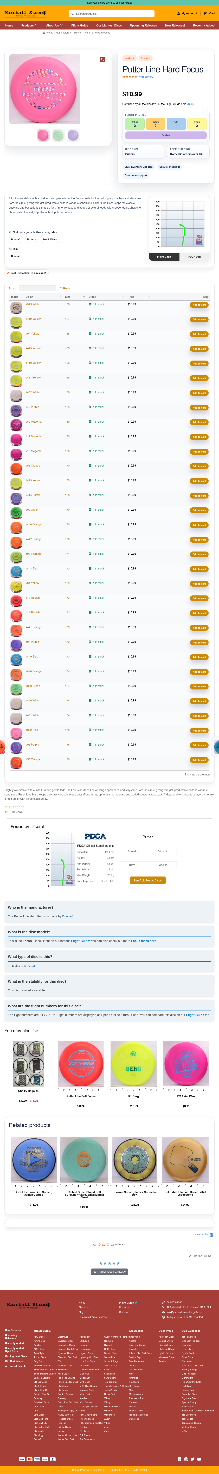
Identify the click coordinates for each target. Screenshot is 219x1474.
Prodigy (83, 1427)
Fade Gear (63, 1369)
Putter (31, 965)
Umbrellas (134, 1418)
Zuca (106, 1431)
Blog (81, 1312)
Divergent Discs (66, 1340)
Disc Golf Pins (41, 1418)
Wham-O (108, 1410)
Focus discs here (143, 941)
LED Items (134, 1385)
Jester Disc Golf (66, 1439)
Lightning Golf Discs (90, 1357)
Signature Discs (190, 1398)
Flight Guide (79, 25)
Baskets (133, 1349)
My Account (189, 13)
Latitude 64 (85, 1340)
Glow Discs (187, 1357)
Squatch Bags (111, 1361)
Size (67, 297)
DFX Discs (39, 1406)
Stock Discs (50, 239)
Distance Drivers (167, 1349)
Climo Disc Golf (41, 1390)
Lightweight (187, 1377)
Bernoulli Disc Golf (43, 1365)
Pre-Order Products (191, 1381)
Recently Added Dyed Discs (14, 1349)
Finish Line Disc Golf (68, 1381)
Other (82, 1410)
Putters (31, 239)
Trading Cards (136, 1410)
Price (131, 297)
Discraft (78, 32)
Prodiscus (84, 1431)
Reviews (123, 1312)
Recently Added (204, 25)
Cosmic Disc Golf (42, 1394)
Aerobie (37, 1344)
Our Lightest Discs (109, 25)
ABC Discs (39, 1336)
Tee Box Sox (110, 1381)
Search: (13, 288)
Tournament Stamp (191, 1422)
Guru (60, 1406)
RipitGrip (108, 1340)
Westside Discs (112, 1406)
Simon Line (109, 1357)
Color (29, 297)
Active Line (39, 1340)
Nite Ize (83, 1398)
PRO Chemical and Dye (91, 1422)
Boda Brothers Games (45, 1373)
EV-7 (60, 1361)
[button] (102, 59)
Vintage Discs (189, 1427)
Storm (107, 1369)
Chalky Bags (135, 1357)
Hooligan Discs (65, 1418)
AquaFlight (39, 1353)
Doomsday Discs (66, 1344)
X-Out (185, 1431)
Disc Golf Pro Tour (191, 1340)
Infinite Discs (64, 1427)
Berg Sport (39, 1361)
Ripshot (108, 1344)
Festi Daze (63, 1373)
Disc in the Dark (42, 1427)
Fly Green (63, 1390)
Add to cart (199, 304)
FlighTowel (63, 1385)
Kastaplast (85, 1336)
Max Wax (84, 1373)
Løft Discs (85, 1365)
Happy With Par (65, 1414)
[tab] (200, 1256)
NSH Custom (86, 1402)
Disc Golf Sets (166, 1344)
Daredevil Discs (41, 1402)
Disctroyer (63, 1336)
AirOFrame (134, 1336)
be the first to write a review (110, 1271)
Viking (107, 1402)
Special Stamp (189, 1402)
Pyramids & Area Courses (93, 1317)
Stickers (133, 1402)
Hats (131, 1373)
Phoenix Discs (87, 1418)
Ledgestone (85, 1349)
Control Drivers (166, 1340)
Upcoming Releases (143, 25)
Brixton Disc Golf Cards (140, 1353)
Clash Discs (40, 1385)
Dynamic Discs (65, 1353)
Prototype (186, 1385)
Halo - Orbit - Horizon (192, 1365)
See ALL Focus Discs (148, 880)
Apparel (133, 1340)
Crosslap (38, 1398)
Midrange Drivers (167, 1357)
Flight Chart (164, 256)
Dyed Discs (187, 1349)
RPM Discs (109, 1349)
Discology (38, 1435)
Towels (132, 1406)
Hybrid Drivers (166, 1353)
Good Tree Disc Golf (68, 1402)
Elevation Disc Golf (67, 1357)
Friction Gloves (65, 1394)
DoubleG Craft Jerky (68, 1349)
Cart (212, 13)
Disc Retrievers (136, 1361)
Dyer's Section (189, 1353)
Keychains (134, 1381)
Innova (61, 1431)
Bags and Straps (137, 1344)
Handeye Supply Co (68, 1410)
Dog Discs (187, 1344)
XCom (107, 1418)
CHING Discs (40, 1381)
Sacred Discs (111, 1353)
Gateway (62, 1398)
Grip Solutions (136, 1369)
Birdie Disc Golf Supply (45, 1369)
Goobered (186, 1361)
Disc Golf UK (40, 1422)
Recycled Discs (189, 1394)
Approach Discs (167, 1336)
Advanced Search (15, 1365)
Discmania (39, 1431)
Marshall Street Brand (90, 1369)
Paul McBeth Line (88, 1414)
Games (132, 1365)
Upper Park (109, 1394)
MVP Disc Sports (88, 1385)
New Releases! (175, 25)
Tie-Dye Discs (189, 1414)
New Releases (13, 1330)
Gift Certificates (14, 1361)
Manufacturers (64, 32)
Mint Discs (85, 1381)
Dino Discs (39, 1414)
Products (28, 25)
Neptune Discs (87, 1390)
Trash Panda (110, 1390)
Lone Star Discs (87, 1361)
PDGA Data (194, 256)
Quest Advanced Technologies (119, 1336)
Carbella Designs (42, 1377)
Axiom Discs (40, 1357)
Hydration (133, 1377)
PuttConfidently (87, 1439)
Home (9, 25)
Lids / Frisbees (189, 1373)
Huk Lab (62, 1422)
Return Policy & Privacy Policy (88, 1470)
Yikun (107, 1422)
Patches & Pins (137, 1398)
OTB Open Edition (89, 1406)
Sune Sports (110, 1377)
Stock (92, 297)
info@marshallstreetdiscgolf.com (184, 1312)
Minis (131, 1390)
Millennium (85, 1377)
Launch (83, 1344)
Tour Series (187, 1418)
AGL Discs (39, 1349)
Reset (66, 288)
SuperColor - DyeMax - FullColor (198, 1410)
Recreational (188, 1390)
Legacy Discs (86, 1353)
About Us (53, 25)
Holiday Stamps (190, 1369)
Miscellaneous (136, 1394)
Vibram (107, 1398)
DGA (36, 1410)
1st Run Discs (189, 1336)
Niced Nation (86, 1394)
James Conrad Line (67, 1435)
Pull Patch (85, 1435)
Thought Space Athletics (116, 1385)
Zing (106, 1427)
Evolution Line (65, 1365)
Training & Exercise (138, 1414)
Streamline (109, 1373)
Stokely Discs (111, 1365)
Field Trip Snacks (66, 1377)
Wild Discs (109, 1414)
